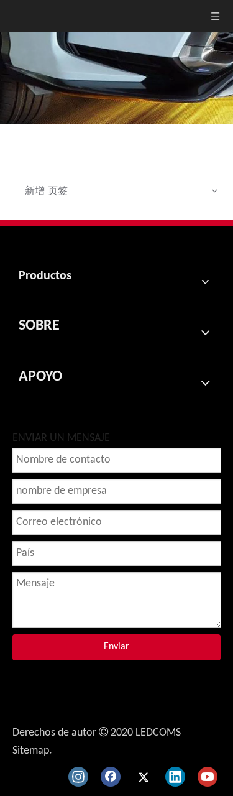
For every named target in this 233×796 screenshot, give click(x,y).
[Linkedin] (175, 777)
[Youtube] (207, 777)
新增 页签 (46, 190)
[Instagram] (78, 777)
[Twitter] (143, 777)
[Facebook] (111, 777)
